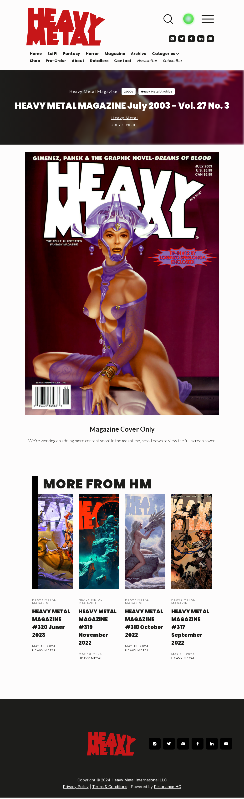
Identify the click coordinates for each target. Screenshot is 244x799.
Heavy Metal (124, 117)
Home (36, 53)
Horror (92, 53)
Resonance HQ (167, 786)
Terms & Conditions (109, 786)
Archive (138, 53)
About (78, 60)
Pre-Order (56, 60)
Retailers (99, 60)
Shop (35, 60)
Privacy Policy (76, 786)
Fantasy (71, 53)
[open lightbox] (122, 283)
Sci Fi (52, 53)
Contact (123, 60)
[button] (165, 53)
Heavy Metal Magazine (93, 91)
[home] (65, 26)
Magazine (115, 53)
